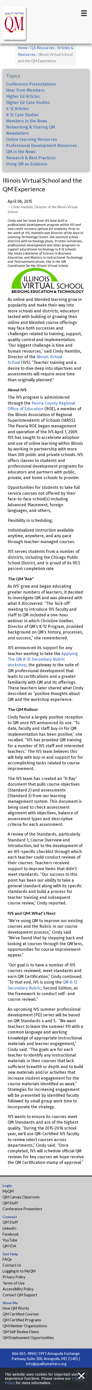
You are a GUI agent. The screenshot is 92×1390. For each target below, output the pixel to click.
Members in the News (26, 121)
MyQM (8, 1191)
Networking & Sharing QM (30, 127)
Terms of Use (14, 1283)
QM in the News (21, 151)
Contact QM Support (20, 1295)
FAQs (7, 1259)
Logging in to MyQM (19, 1271)
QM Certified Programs (22, 1320)
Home (23, 48)
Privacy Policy (14, 1277)
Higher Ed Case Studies (28, 102)
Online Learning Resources (31, 139)
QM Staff (10, 1203)
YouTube (10, 1240)
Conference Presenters (22, 1209)
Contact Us (12, 1265)
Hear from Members (25, 90)
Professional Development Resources (41, 145)
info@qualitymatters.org (46, 1364)
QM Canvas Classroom (21, 1197)
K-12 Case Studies (22, 114)
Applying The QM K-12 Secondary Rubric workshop (43, 659)
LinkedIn (9, 1228)
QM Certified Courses (21, 1314)
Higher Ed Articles (23, 96)
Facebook (11, 1234)
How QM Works (16, 1308)
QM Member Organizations (25, 1326)
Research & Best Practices (31, 157)
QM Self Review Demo (21, 1332)
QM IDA (9, 1246)
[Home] (15, 24)
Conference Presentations (31, 84)
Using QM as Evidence (26, 164)
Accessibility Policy (18, 1289)
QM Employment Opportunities (28, 1337)
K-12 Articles (17, 108)
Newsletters (17, 133)
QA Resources (42, 48)
